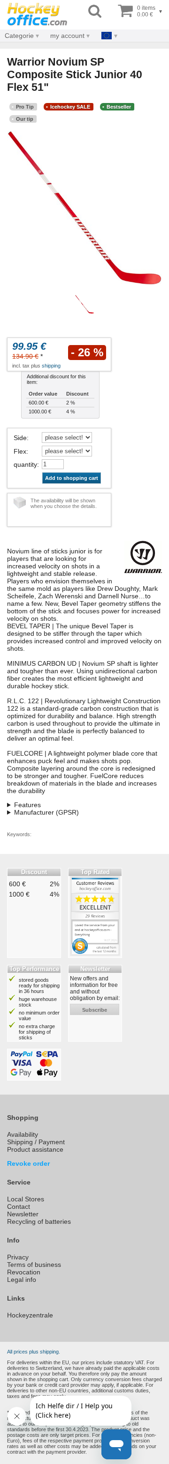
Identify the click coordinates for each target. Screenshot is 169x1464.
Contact (18, 1206)
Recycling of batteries (39, 1221)
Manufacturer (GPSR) (46, 812)
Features (27, 805)
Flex (20, 451)
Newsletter (22, 1214)
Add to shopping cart (71, 478)
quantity (25, 464)
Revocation (23, 1272)
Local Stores (25, 1199)
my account (67, 35)
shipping (51, 365)
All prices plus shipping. (33, 1351)
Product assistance (35, 1149)
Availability (22, 1134)
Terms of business (34, 1264)
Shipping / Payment (36, 1142)
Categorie (19, 35)
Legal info (21, 1279)
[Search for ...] (94, 11)
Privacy (18, 1257)
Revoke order (28, 1163)
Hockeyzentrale (30, 1315)
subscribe (94, 1010)
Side (20, 437)
